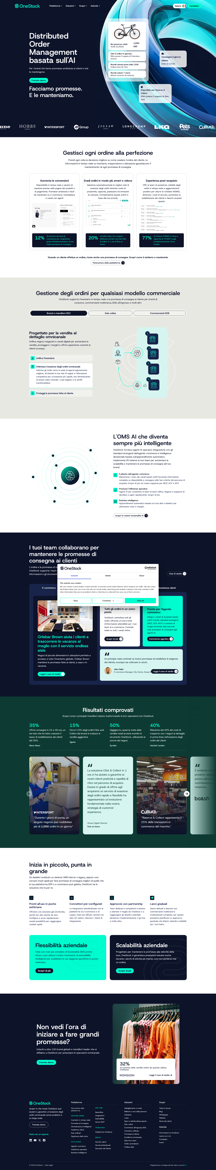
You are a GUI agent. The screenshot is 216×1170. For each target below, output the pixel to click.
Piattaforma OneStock (103, 1132)
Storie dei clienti (165, 1121)
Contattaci (163, 1139)
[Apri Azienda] (99, 5)
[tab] (58, 313)
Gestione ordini (77, 1116)
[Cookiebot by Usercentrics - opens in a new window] (146, 568)
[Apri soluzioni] (75, 5)
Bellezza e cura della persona (135, 1111)
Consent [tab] (74, 576)
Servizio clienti (100, 1142)
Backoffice (99, 1112)
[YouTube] (35, 1140)
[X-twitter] (39, 1140)
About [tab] (141, 576)
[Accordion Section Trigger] (61, 358)
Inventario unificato (131, 1131)
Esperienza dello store (79, 1136)
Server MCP (100, 1122)
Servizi (98, 1137)
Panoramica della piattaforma (77, 1109)
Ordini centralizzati (131, 1144)
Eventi (161, 1142)
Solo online (128, 1124)
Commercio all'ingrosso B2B (135, 1127)
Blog (161, 1111)
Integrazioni (99, 1115)
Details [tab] (108, 576)
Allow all (140, 601)
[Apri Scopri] (86, 5)
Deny (76, 601)
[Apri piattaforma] (61, 5)
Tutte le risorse (165, 1108)
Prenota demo (46, 1062)
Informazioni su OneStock (169, 1133)
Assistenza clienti (77, 1130)
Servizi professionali (102, 1145)
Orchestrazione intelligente (81, 1126)
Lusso (126, 1118)
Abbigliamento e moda (133, 1108)
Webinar (162, 1118)
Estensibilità (99, 1119)
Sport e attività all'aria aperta (135, 1121)
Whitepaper (163, 1115)
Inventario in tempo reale (80, 1120)
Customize (106, 601)
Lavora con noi (165, 1136)
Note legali (49, 1165)
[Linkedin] (30, 1140)
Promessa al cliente (131, 1134)
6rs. (185, 1165)
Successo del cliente (103, 1148)
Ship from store (130, 1140)
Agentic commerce (78, 1146)
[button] (34, 745)
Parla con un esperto (38, 1134)
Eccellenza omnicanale (133, 1137)
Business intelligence (79, 1153)
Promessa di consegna (80, 1123)
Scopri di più (44, 970)
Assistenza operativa (79, 1149)
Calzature (127, 1115)
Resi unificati (76, 1133)
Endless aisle (129, 1147)
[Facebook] (44, 1140)
